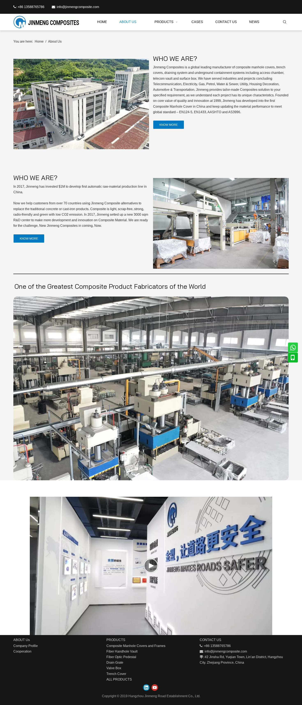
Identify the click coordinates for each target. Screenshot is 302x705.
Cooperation (22, 651)
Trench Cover (116, 674)
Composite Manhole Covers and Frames (135, 646)
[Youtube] (154, 687)
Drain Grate (114, 662)
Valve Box (113, 668)
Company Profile (25, 646)
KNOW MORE (168, 124)
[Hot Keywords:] (284, 22)
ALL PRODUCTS (119, 679)
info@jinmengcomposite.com (78, 7)
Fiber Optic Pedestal (121, 657)
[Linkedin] (146, 687)
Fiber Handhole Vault (121, 651)
